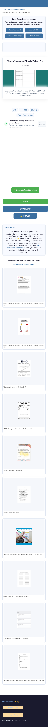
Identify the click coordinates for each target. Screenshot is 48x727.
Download (25, 209)
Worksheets (10, 701)
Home (4, 9)
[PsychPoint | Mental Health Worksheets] (24, 619)
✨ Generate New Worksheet (25, 190)
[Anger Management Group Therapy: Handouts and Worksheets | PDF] (24, 284)
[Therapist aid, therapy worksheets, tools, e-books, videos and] (24, 536)
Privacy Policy (13, 715)
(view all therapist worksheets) (24, 264)
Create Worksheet (15, 30)
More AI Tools (34, 36)
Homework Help (33, 30)
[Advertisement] (24, 158)
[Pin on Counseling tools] (24, 494)
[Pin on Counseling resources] (24, 452)
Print (25, 202)
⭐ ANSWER (25, 216)
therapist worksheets (16, 9)
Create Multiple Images (14, 36)
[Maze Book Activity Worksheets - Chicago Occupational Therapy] (24, 661)
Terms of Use (13, 707)
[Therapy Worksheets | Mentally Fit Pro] (24, 368)
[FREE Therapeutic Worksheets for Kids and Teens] (24, 410)
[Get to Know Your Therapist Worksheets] (24, 578)
